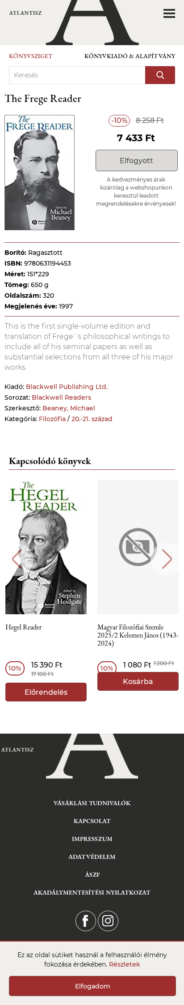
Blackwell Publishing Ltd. (67, 387)
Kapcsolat (92, 821)
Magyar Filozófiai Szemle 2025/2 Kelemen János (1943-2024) (137, 635)
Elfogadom (92, 986)
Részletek (124, 964)
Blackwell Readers (61, 397)
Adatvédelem (92, 857)
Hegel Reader (23, 627)
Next (167, 559)
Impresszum (92, 839)
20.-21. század (92, 419)
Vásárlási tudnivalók (92, 803)
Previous (16, 559)
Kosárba (138, 681)
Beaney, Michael (68, 408)
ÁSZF (92, 874)
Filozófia (52, 419)
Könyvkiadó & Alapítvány (129, 56)
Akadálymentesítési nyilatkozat (92, 892)
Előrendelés (46, 692)
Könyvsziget (31, 56)
